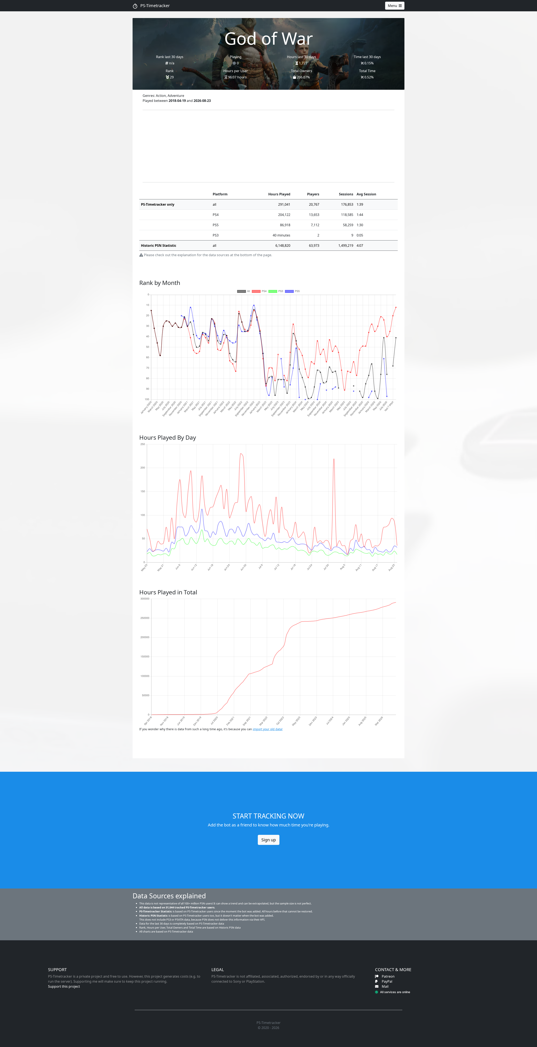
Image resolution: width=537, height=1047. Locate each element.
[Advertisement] (268, 146)
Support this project (64, 986)
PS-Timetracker (154, 5)
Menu (392, 5)
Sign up (268, 840)
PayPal (387, 981)
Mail (385, 986)
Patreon (388, 976)
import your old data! (268, 729)
